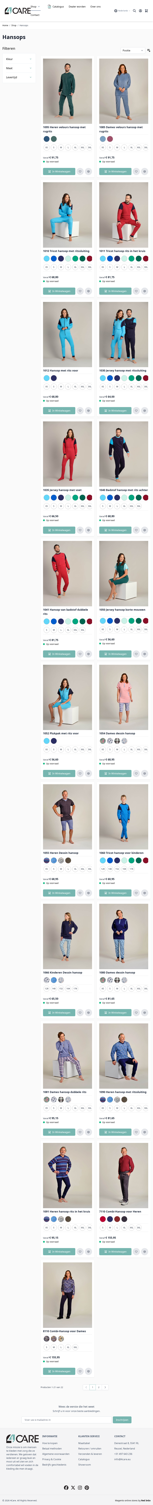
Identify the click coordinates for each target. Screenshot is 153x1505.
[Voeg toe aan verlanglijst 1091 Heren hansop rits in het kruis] (80, 1251)
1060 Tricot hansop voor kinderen (121, 853)
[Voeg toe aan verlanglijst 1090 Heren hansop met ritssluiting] (136, 1132)
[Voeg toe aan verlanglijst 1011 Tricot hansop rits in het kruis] (136, 291)
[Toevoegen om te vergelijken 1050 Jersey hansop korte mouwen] (144, 654)
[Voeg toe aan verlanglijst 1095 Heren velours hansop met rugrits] (80, 171)
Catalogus (58, 6)
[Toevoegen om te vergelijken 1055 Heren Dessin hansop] (88, 893)
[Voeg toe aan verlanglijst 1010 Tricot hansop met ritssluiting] (80, 291)
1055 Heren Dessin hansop (60, 853)
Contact (35, 15)
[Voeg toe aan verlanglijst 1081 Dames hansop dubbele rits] (80, 1132)
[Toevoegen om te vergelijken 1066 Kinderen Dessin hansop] (88, 1012)
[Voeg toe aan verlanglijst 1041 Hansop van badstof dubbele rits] (80, 654)
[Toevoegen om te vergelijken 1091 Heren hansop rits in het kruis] (88, 1251)
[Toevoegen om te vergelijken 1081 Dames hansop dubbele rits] (88, 1132)
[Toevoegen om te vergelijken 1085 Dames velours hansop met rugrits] (144, 171)
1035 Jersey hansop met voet (62, 490)
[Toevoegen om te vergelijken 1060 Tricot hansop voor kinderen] (144, 893)
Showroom (84, 1464)
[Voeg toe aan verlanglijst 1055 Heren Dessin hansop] (80, 893)
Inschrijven (122, 1419)
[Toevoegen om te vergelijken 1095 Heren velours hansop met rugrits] (88, 171)
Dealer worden (77, 6)
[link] (86, 1387)
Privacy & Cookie (51, 1459)
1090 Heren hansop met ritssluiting (122, 1092)
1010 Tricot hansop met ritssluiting (66, 251)
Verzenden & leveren (90, 1454)
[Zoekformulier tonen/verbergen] (134, 11)
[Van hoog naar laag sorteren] (149, 50)
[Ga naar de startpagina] (18, 10)
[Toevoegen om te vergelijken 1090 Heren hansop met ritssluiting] (144, 1132)
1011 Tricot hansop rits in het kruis (122, 251)
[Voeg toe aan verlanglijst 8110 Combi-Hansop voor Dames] (80, 1371)
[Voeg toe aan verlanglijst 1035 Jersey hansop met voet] (80, 530)
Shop (33, 6)
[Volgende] (105, 1387)
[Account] (140, 11)
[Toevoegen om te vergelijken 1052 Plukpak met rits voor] (88, 773)
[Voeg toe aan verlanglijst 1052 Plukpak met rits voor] (80, 773)
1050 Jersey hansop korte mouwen (122, 609)
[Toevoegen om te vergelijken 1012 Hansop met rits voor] (88, 410)
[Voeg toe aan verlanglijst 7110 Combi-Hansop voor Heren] (136, 1251)
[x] (73, 1487)
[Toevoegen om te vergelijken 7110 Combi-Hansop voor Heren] (144, 1251)
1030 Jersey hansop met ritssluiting (122, 370)
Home (5, 25)
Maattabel (84, 1443)
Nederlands (123, 10)
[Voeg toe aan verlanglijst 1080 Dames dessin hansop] (136, 1012)
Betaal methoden (52, 1448)
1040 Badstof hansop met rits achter (123, 490)
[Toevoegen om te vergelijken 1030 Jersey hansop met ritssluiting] (144, 410)
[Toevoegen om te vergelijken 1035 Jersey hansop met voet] (88, 530)
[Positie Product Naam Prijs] (133, 50)
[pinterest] (87, 1487)
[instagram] (80, 1487)
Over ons (95, 6)
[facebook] (66, 1487)
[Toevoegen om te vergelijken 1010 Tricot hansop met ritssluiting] (88, 291)
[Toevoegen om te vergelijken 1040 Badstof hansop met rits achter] (144, 530)
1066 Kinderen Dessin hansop (62, 972)
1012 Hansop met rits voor (60, 370)
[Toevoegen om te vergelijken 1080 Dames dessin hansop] (144, 1012)
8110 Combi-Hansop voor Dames (64, 1331)
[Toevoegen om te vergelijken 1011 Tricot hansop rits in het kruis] (144, 291)
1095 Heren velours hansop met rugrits (64, 129)
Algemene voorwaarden (55, 1454)
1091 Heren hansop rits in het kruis (66, 1211)
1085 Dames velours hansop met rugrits (121, 129)
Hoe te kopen (50, 1443)
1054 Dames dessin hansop (117, 733)
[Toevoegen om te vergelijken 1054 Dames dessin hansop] (144, 773)
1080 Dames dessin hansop (117, 972)
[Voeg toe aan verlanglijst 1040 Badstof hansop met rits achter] (136, 530)
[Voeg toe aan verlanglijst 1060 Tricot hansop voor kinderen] (136, 893)
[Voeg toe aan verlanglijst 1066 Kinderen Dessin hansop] (80, 1012)
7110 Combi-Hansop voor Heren (120, 1211)
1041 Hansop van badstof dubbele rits (65, 612)
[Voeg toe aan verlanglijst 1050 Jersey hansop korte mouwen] (136, 654)
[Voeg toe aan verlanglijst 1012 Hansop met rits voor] (80, 410)
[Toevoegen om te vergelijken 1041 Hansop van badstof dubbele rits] (88, 654)
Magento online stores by (133, 1500)
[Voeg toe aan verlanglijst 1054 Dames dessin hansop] (136, 773)
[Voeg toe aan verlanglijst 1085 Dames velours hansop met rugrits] (136, 171)
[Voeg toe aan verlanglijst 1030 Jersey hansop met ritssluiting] (136, 410)
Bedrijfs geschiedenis (54, 1464)
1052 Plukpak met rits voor (61, 733)
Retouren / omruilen (89, 1448)
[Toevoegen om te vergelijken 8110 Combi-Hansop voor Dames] (88, 1371)
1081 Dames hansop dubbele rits (64, 1092)
